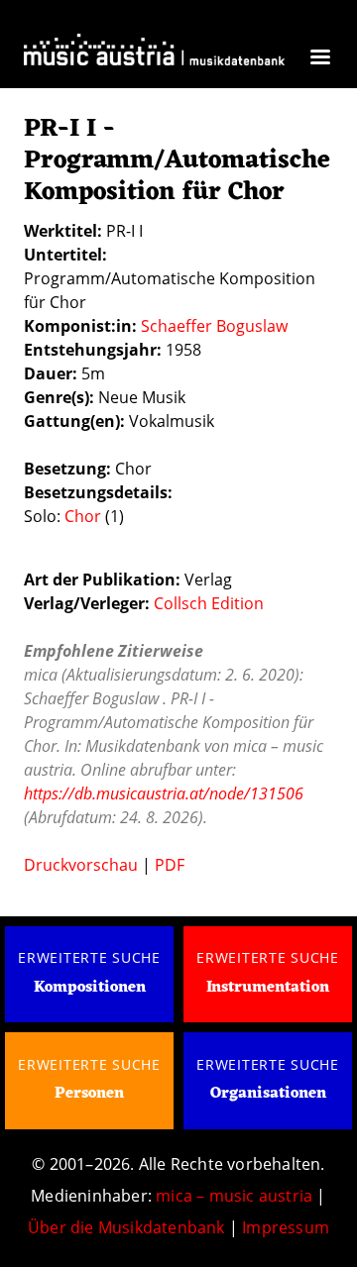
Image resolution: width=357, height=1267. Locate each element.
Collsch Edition (209, 603)
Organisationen (268, 1094)
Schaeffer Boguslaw (214, 326)
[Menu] (319, 59)
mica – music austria (234, 1196)
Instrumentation (267, 988)
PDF (169, 865)
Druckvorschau (81, 865)
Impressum (285, 1227)
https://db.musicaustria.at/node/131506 (163, 793)
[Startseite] (154, 55)
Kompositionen (90, 988)
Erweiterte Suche (89, 957)
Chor (82, 516)
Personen (89, 1094)
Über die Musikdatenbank (126, 1227)
